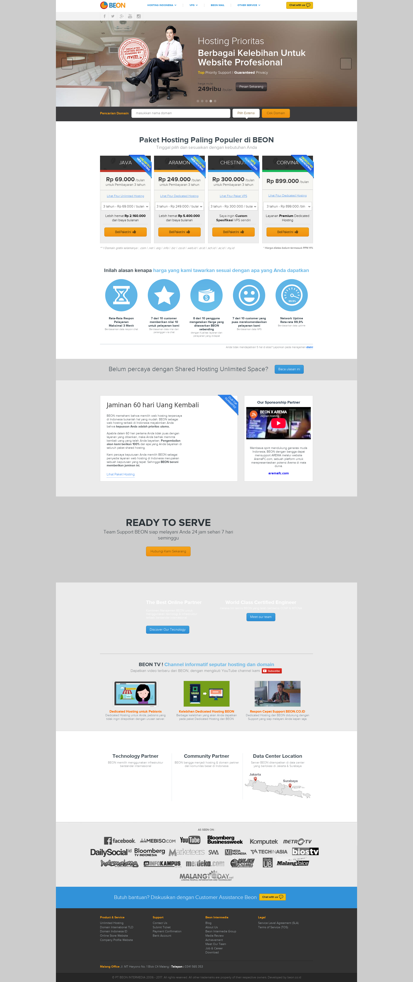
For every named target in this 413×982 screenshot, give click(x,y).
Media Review (214, 935)
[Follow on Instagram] (138, 16)
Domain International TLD (116, 927)
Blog (208, 923)
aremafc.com (278, 473)
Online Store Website (114, 935)
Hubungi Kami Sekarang (168, 551)
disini (309, 347)
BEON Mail (217, 5)
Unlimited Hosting (111, 923)
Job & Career (214, 948)
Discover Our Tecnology (168, 630)
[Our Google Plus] (121, 16)
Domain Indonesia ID (113, 931)
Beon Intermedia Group (220, 931)
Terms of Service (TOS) (273, 927)
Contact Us (160, 923)
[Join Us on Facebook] (104, 16)
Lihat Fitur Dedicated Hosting (179, 196)
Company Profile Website (116, 940)
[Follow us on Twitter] (113, 16)
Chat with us (297, 5)
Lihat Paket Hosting (121, 474)
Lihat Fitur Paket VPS (233, 196)
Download (212, 952)
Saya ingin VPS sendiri (233, 218)
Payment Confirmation (167, 931)
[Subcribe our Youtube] (130, 16)
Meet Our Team (215, 944)
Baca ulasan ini (289, 369)
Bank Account (162, 935)
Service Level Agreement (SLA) (278, 923)
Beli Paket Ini (123, 232)
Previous (67, 60)
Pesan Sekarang (251, 87)
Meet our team (261, 617)
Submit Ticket (162, 927)
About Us (211, 927)
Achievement (214, 940)
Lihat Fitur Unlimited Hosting (125, 196)
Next (344, 60)
